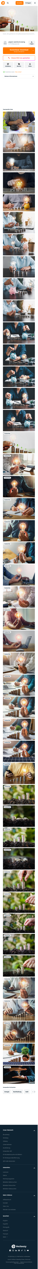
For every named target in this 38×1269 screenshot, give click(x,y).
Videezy (5, 1140)
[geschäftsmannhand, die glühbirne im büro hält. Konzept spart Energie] (18, 596)
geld (26, 1091)
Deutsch (5, 1229)
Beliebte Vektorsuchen (10, 1181)
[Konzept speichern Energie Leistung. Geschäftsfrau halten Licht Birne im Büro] (18, 552)
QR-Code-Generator (9, 1160)
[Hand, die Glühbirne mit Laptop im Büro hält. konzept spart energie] (18, 574)
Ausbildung (6, 1147)
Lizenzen (5, 1171)
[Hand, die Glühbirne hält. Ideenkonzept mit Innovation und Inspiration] (18, 1074)
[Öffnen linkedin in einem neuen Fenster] (15, 1249)
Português (6, 1226)
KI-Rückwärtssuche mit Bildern (12, 1153)
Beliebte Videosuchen (9, 1188)
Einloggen (28, 3)
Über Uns (6, 1205)
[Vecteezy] (3, 3)
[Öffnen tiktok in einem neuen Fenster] (21, 1249)
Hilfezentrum (7, 1199)
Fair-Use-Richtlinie (18, 1262)
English (5, 1219)
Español (5, 1223)
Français (5, 1233)
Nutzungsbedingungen (11, 1261)
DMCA (5, 1174)
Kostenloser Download (19, 51)
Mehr (4, 1236)
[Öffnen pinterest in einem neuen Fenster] (18, 1249)
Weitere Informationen (11, 75)
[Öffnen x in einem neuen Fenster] (24, 1249)
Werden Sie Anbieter (9, 1208)
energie (6, 1091)
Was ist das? (18, 72)
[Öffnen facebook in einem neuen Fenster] (9, 1249)
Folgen (32, 44)
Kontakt (5, 1202)
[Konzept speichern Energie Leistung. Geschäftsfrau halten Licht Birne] (18, 507)
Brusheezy (6, 1133)
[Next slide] (31, 1091)
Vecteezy (5, 1137)
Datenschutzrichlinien (26, 1261)
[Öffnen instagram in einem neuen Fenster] (12, 1249)
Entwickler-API (7, 1150)
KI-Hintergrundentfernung (11, 1157)
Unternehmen (7, 1143)
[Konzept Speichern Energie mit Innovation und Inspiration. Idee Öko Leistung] (18, 530)
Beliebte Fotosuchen (9, 1184)
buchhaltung (17, 1091)
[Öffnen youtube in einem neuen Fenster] (27, 1249)
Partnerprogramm (8, 1178)
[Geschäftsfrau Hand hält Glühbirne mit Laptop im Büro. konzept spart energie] (18, 640)
